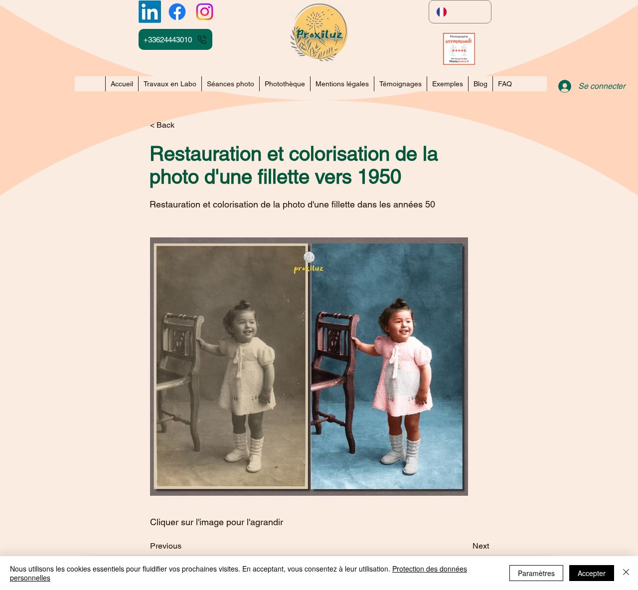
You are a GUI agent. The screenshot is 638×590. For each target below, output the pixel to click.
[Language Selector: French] (460, 11)
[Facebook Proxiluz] (177, 11)
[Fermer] (626, 573)
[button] (447, 83)
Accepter (592, 573)
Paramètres (536, 573)
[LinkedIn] (150, 11)
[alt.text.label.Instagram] (204, 11)
